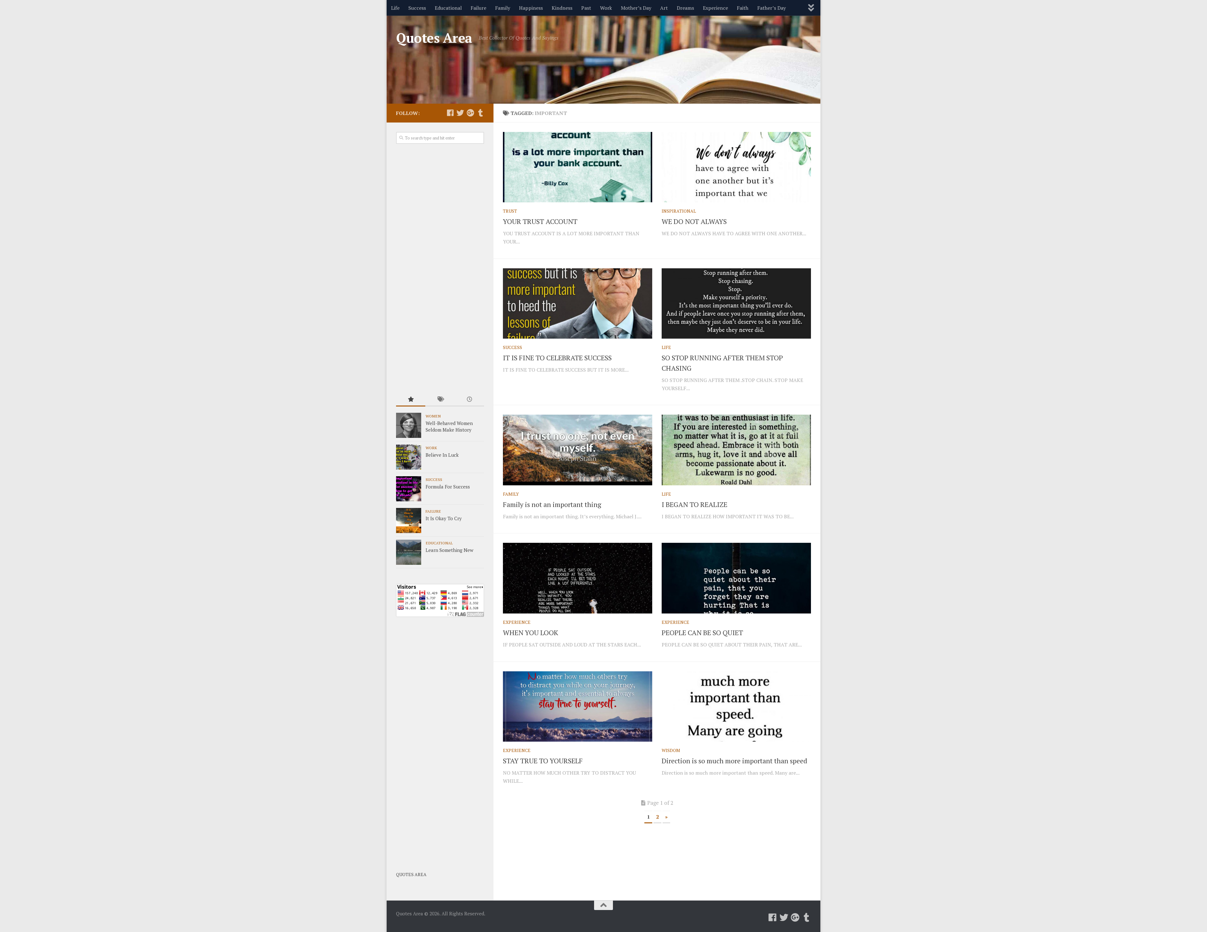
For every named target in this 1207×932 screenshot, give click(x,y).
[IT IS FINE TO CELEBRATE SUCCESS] (577, 303)
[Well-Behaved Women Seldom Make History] (408, 425)
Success (417, 7)
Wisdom (671, 750)
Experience (715, 7)
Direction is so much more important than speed (734, 760)
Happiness (531, 7)
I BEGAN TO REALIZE (694, 504)
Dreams (685, 7)
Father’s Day (771, 7)
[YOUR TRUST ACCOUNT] (577, 167)
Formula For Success (448, 486)
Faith (742, 7)
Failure (478, 7)
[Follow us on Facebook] (450, 113)
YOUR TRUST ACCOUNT (540, 221)
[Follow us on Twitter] (460, 113)
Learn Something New (449, 550)
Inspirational (679, 211)
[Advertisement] (440, 269)
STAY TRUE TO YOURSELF (543, 760)
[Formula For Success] (408, 488)
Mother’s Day (636, 7)
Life (395, 7)
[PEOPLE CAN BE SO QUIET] (736, 578)
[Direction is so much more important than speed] (736, 706)
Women (433, 415)
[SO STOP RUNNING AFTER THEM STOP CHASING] (736, 303)
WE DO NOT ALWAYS (694, 221)
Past (586, 7)
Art (664, 7)
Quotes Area (434, 37)
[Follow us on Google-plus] (470, 113)
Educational (448, 7)
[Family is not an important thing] (577, 450)
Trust (510, 211)
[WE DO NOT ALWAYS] (736, 167)
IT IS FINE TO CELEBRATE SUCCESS (557, 357)
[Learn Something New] (408, 552)
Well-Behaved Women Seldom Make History (449, 426)
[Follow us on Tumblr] (480, 113)
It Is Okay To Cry (444, 518)
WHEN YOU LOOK (530, 632)
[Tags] (440, 399)
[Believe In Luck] (408, 457)
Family (502, 7)
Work (606, 7)
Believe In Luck (442, 455)
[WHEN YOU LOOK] (577, 578)
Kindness (562, 7)
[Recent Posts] (469, 399)
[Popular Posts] (410, 399)
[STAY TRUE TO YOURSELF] (577, 706)
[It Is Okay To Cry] (408, 520)
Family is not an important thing (552, 504)
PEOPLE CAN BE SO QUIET (702, 632)
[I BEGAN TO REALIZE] (736, 450)
